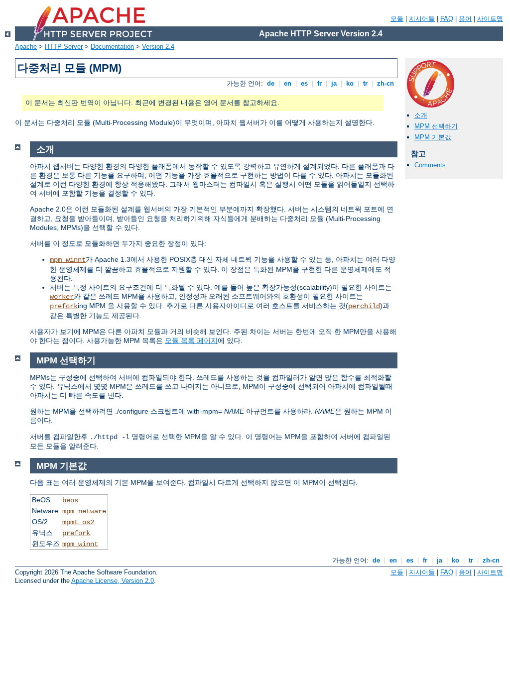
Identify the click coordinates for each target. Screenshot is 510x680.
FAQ (446, 18)
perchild (364, 306)
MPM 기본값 (432, 137)
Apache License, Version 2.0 (112, 580)
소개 (420, 115)
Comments (430, 165)
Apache (26, 46)
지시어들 (422, 18)
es (304, 83)
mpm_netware (84, 511)
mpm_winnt (68, 260)
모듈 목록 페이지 (191, 340)
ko (350, 83)
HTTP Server (64, 46)
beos (70, 500)
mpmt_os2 (78, 522)
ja (334, 83)
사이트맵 (490, 18)
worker (62, 297)
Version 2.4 (158, 46)
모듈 (396, 18)
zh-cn (385, 83)
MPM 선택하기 (436, 126)
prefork (64, 306)
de (270, 83)
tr (365, 83)
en (287, 83)
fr (319, 83)
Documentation (112, 46)
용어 (465, 18)
